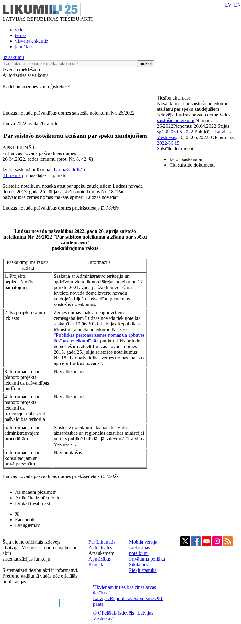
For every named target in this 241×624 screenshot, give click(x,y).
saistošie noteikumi (175, 120)
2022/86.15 (168, 143)
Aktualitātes (100, 547)
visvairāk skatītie (31, 41)
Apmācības (99, 559)
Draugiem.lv (27, 525)
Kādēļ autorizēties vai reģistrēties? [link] (36, 86)
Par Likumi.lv (102, 542)
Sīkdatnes (138, 564)
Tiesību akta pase (174, 97)
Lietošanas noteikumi (139, 550)
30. (96, 340)
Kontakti (97, 564)
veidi (20, 29)
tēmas (20, 35)
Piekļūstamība (143, 570)
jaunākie (23, 46)
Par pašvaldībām (70, 169)
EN (237, 5)
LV (228, 5)
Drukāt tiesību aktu (34, 503)
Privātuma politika (147, 559)
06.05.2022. (183, 131)
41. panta (12, 175)
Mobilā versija (143, 542)
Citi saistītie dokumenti (192, 165)
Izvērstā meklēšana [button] (21, 69)
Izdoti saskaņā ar (185, 159)
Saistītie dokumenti (176, 148)
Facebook (25, 519)
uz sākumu (13, 57)
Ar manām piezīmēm (35, 492)
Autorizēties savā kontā (26, 75)
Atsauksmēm (101, 553)
